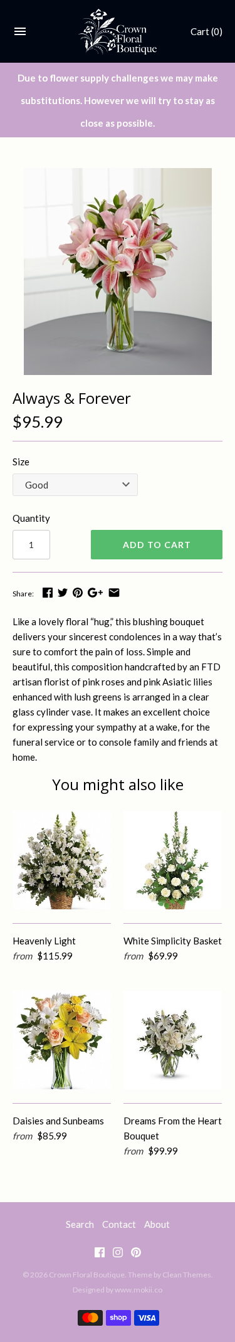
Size (21, 461)
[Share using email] (114, 592)
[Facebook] (100, 1254)
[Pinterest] (136, 1254)
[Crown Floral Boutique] (117, 32)
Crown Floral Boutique (87, 1274)
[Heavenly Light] (62, 860)
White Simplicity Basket (172, 940)
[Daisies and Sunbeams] (62, 1040)
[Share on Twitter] (63, 592)
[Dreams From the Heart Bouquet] (172, 1040)
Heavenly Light (44, 940)
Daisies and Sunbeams (58, 1120)
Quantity (31, 518)
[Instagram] (118, 1254)
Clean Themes (186, 1274)
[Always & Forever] (117, 271)
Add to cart (157, 544)
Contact (119, 1224)
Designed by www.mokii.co (117, 1289)
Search (80, 1224)
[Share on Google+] (95, 592)
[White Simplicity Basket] (172, 860)
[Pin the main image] (78, 592)
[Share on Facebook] (48, 592)
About (157, 1224)
